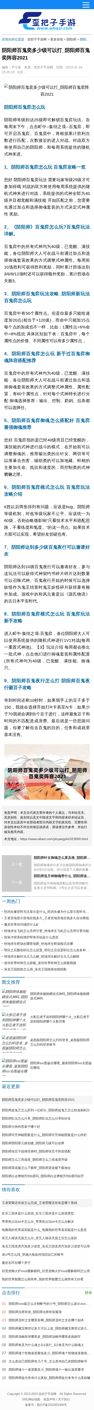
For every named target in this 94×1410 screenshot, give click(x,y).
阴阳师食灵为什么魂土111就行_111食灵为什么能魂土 (46, 1345)
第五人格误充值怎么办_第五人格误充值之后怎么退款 (39, 1238)
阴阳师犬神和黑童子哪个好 (21, 1126)
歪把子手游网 (37, 39)
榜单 (88, 1293)
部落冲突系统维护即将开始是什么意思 (31, 937)
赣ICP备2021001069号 (52, 1405)
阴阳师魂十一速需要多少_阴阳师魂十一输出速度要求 (46, 1369)
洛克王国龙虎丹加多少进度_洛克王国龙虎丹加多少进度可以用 (46, 1246)
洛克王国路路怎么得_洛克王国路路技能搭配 (35, 969)
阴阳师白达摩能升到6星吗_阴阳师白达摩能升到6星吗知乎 (43, 1176)
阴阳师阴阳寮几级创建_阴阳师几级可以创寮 (33, 1143)
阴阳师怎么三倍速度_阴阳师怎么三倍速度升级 (35, 1159)
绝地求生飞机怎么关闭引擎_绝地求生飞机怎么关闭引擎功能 (46, 931)
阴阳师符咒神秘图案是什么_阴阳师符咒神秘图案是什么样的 (44, 1135)
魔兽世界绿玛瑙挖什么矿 (21, 924)
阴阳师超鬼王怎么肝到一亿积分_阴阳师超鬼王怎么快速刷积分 (46, 1110)
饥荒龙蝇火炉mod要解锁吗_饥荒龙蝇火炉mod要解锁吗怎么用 (46, 1271)
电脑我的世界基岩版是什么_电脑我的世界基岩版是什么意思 (44, 1230)
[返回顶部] (88, 1400)
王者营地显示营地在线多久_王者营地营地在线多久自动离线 (46, 918)
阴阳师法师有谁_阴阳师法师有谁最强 (35, 1312)
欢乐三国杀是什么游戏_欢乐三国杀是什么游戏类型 (38, 1213)
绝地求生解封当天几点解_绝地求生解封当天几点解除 (41, 956)
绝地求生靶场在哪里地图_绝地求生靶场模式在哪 (38, 943)
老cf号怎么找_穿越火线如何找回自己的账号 (33, 1254)
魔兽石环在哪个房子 (16, 1263)
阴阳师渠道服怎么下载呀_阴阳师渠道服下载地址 (36, 1168)
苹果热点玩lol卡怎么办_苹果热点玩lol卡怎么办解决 (38, 1221)
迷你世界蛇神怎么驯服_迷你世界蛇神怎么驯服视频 (40, 963)
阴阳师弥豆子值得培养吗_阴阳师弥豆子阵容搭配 (36, 1151)
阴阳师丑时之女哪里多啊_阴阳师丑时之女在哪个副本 (46, 1320)
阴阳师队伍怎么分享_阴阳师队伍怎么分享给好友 (36, 1118)
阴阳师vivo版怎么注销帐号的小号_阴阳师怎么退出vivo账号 (50, 1303)
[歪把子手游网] (47, 20)
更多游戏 (56, 39)
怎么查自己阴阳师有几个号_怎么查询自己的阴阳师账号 (48, 1361)
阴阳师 (71, 39)
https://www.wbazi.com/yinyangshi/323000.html (54, 839)
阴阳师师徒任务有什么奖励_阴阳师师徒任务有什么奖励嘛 (49, 1378)
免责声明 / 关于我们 (56, 1399)
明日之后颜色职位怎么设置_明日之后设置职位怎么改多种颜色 (48, 950)
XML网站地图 (31, 1399)
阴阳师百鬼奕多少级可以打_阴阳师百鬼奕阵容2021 (38, 1099)
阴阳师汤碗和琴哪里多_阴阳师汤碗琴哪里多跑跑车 (45, 1336)
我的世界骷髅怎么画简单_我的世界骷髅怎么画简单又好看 (43, 1279)
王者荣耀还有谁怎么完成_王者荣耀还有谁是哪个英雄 (39, 1203)
